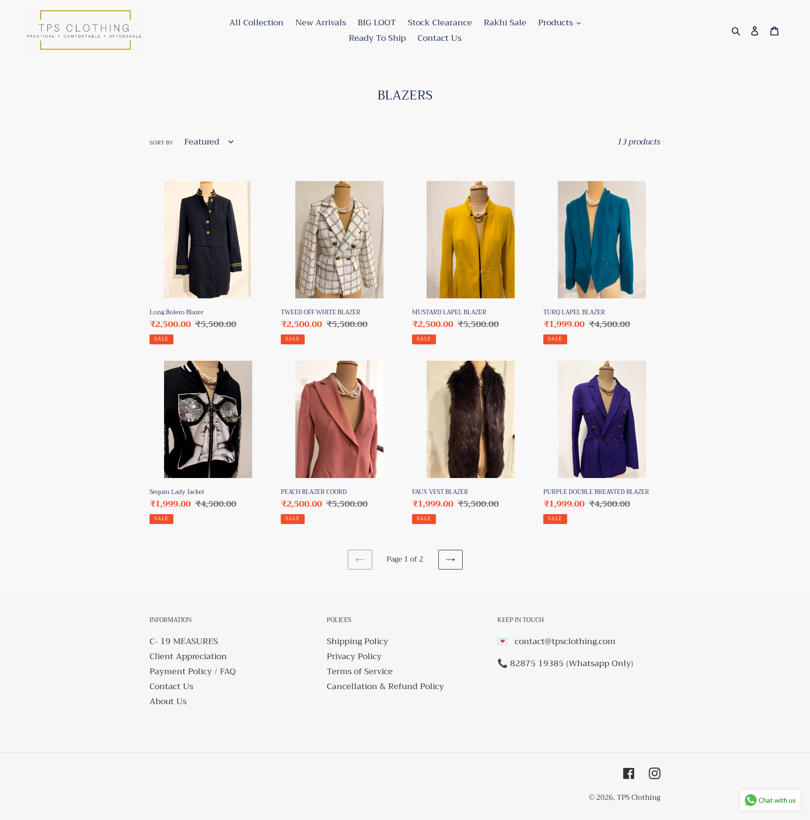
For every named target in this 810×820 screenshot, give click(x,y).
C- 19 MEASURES (184, 641)
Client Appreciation (188, 656)
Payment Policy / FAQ (193, 671)
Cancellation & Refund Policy (385, 686)
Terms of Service (360, 671)
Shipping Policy (357, 641)
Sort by (161, 142)
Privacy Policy (354, 656)
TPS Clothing (638, 797)
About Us (168, 701)
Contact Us (171, 686)
